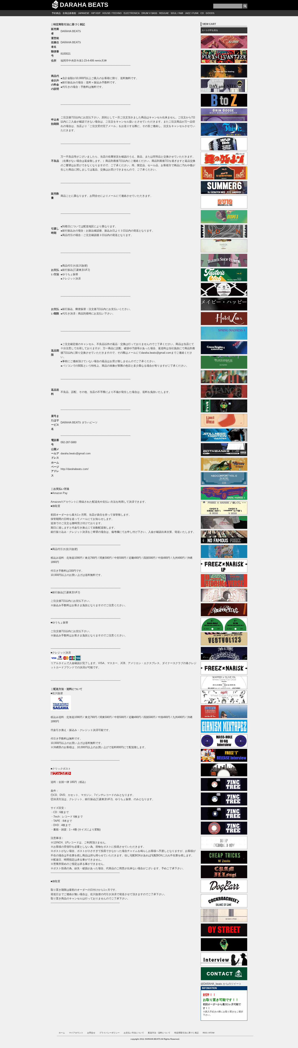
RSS (205, 1033)
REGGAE (164, 13)
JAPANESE (83, 13)
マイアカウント (76, 1033)
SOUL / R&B (177, 13)
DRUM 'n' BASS (149, 13)
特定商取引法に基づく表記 (186, 1033)
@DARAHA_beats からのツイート (221, 983)
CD (202, 13)
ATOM (211, 1033)
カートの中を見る (210, 30)
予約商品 (56, 13)
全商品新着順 (69, 13)
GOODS (210, 13)
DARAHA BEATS (84, 4)
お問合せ (91, 1033)
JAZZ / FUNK (191, 13)
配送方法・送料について (159, 1033)
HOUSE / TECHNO (112, 13)
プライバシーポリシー (109, 1033)
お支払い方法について (134, 1033)
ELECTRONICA (131, 13)
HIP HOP (95, 13)
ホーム (62, 1033)
